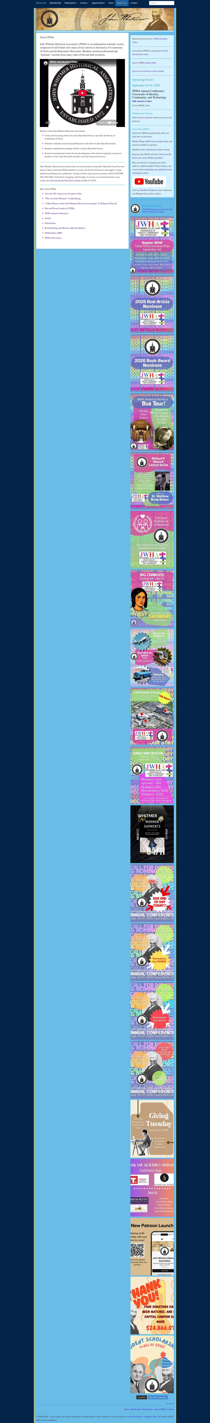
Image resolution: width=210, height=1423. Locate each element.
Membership (55, 3)
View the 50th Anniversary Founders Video (63, 193)
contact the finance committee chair (142, 1416)
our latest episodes (145, 117)
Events (83, 3)
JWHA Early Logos (53, 237)
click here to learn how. (142, 136)
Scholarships (50, 223)
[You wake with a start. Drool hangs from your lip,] (152, 952)
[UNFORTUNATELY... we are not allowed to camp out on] (152, 716)
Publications (70, 3)
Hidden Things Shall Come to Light (147, 141)
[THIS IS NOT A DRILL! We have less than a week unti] (152, 1011)
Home (126, 1409)
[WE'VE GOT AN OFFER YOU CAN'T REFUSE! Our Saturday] (152, 422)
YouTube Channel (147, 190)
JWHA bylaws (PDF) (53, 233)
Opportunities (98, 3)
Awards (48, 218)
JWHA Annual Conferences (56, 213)
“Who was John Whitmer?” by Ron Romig (63, 198)
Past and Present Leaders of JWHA (59, 208)
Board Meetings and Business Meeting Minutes (65, 228)
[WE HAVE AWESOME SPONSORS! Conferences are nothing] (152, 1188)
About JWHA (160, 1409)
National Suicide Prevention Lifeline (65, 180)
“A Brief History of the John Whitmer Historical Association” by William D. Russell (81, 203)
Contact (133, 3)
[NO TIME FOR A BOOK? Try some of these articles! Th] (152, 304)
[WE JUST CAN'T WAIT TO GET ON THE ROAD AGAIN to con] (152, 657)
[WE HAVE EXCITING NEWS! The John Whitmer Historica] (152, 1246)
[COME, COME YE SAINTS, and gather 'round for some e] (152, 598)
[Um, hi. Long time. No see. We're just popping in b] (152, 1070)
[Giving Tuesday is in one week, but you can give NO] (152, 1129)
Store (111, 3)
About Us (121, 3)
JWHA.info (41, 3)
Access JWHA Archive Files (144, 62)
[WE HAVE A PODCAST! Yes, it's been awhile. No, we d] (152, 834)
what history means (154, 149)
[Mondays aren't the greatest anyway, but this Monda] (152, 893)
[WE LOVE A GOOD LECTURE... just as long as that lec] (152, 481)
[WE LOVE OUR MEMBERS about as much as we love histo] (152, 1305)
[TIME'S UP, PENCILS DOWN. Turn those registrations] (152, 245)
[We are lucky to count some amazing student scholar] (152, 1364)
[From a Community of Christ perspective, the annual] (152, 539)
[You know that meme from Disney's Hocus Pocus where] (152, 363)
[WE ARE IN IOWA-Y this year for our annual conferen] (152, 775)
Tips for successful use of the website (148, 71)
